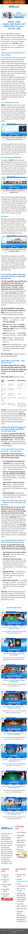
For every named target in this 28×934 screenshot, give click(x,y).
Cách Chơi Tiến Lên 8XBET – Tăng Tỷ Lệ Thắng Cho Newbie (14, 627)
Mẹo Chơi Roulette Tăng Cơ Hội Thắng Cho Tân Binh (14, 654)
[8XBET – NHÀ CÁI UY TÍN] (14, 7)
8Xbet (3, 33)
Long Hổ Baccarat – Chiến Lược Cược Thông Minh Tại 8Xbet (14, 707)
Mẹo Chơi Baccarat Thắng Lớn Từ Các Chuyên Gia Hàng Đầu (14, 734)
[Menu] (2, 7)
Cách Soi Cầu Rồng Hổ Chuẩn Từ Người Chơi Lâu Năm (14, 681)
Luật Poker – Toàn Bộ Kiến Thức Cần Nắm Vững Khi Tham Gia (14, 760)
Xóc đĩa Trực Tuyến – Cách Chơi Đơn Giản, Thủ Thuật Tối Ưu (14, 813)
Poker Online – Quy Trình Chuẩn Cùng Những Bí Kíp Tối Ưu (14, 787)
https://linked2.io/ (12, 45)
